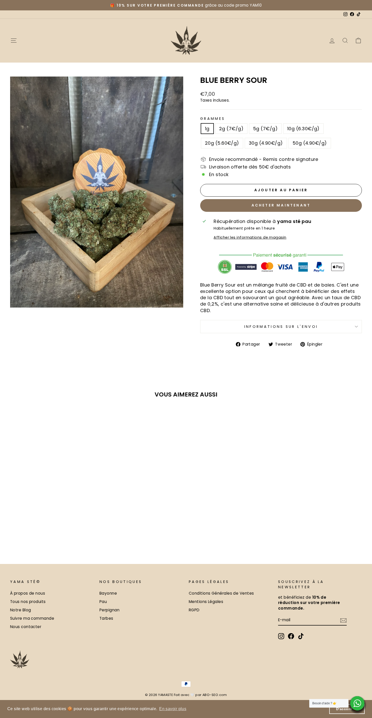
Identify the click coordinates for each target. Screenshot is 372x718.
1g (207, 128)
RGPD (194, 610)
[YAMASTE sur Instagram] (281, 636)
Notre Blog (20, 610)
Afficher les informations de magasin (250, 237)
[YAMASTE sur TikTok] (301, 636)
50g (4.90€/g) (310, 143)
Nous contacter (25, 626)
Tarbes (106, 618)
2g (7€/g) (231, 128)
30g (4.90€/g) (266, 143)
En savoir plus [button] (172, 709)
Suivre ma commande (32, 618)
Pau (103, 601)
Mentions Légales (206, 601)
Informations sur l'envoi (281, 326)
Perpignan (109, 610)
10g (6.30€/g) (303, 128)
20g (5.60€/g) (222, 143)
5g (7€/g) (265, 128)
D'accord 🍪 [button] (347, 709)
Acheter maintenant (281, 205)
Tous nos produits (28, 601)
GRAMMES (212, 118)
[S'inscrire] (343, 620)
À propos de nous (27, 593)
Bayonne (108, 593)
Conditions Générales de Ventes (221, 593)
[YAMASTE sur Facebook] (291, 636)
